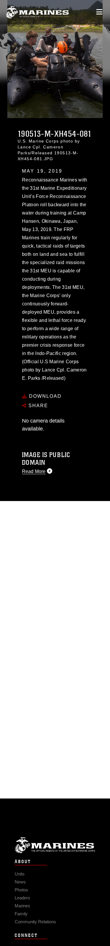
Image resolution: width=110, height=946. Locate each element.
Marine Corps (55, 845)
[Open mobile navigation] (99, 12)
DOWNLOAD (44, 396)
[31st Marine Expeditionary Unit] (37, 12)
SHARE (37, 405)
